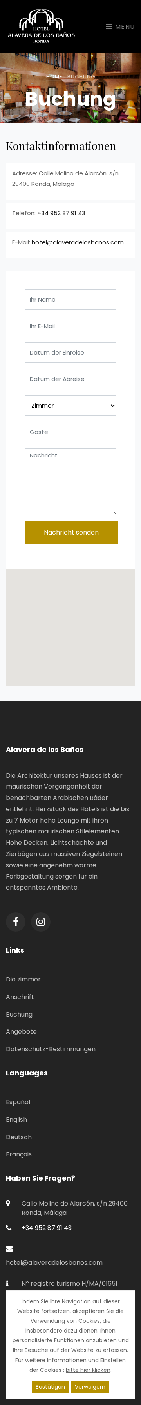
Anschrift (20, 996)
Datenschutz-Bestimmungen (51, 1049)
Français (19, 1154)
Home (54, 76)
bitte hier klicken (88, 1370)
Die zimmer (23, 979)
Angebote (21, 1031)
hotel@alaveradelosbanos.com (78, 242)
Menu (124, 26)
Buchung (19, 1014)
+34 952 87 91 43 (61, 213)
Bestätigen (50, 1387)
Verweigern (90, 1387)
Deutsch (19, 1137)
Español (18, 1102)
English (16, 1119)
